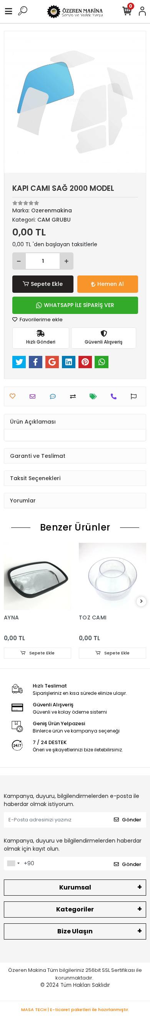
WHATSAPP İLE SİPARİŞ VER (79, 305)
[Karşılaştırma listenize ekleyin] (75, 396)
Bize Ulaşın (75, 931)
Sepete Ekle (47, 284)
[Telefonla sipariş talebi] (115, 396)
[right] (141, 601)
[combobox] (13, 863)
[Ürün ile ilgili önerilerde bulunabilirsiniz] (135, 396)
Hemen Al (110, 284)
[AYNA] (37, 576)
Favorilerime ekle (40, 319)
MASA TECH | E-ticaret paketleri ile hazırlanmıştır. (75, 1009)
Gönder (131, 819)
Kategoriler (75, 909)
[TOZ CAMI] (112, 576)
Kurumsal (75, 887)
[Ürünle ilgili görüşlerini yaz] (55, 396)
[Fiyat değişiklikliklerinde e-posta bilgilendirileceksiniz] (95, 396)
